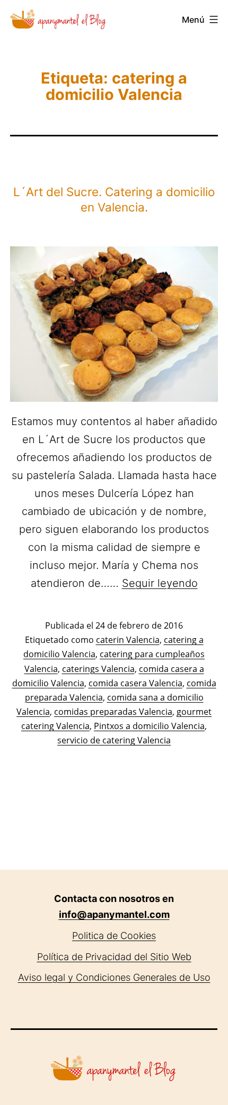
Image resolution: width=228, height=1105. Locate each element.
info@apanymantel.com (114, 914)
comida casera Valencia (135, 683)
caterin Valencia (128, 640)
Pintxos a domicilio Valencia (149, 726)
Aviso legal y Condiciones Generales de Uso (114, 977)
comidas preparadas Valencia (113, 711)
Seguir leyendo (160, 583)
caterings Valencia (98, 669)
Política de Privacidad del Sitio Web (114, 956)
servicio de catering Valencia (114, 740)
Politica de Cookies (114, 935)
